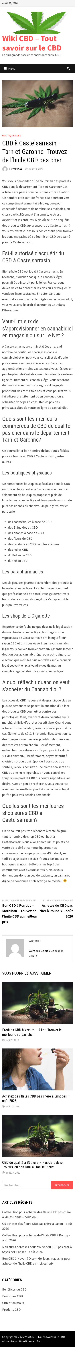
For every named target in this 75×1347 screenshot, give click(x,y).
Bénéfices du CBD (14, 1289)
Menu (11, 68)
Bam (39, 1341)
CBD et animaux (13, 1303)
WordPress (26, 1341)
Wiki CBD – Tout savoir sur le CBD (32, 43)
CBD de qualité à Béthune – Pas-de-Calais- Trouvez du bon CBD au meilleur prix (32, 1164)
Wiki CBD (18, 169)
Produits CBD (11, 1309)
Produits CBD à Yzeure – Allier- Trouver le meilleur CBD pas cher (32, 1032)
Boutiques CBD (11, 135)
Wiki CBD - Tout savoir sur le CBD (44, 1337)
